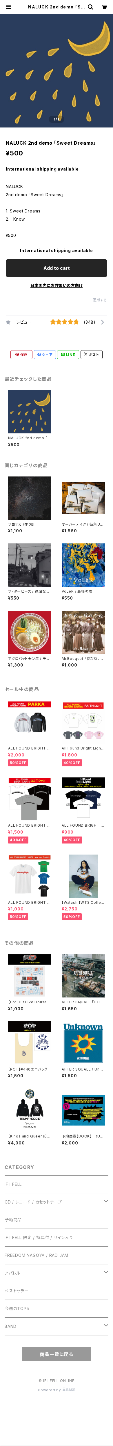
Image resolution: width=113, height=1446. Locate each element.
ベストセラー (17, 1290)
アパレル (12, 1272)
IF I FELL (13, 1184)
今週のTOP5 (17, 1308)
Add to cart (56, 268)
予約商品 (13, 1219)
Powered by (50, 1390)
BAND (11, 1326)
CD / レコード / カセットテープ (33, 1201)
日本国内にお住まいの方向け (56, 285)
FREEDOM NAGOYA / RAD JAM (36, 1255)
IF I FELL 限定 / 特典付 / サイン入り (39, 1237)
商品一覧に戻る (56, 1354)
